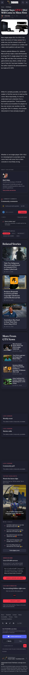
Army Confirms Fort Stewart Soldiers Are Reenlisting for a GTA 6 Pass (19, 381)
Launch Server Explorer (14, 578)
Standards (8, 614)
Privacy (11, 617)
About (2, 614)
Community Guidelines (6, 619)
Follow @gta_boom (14, 550)
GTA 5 (13, 233)
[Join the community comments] (27, 15)
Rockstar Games (8, 236)
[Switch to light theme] (26, 2)
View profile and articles (9, 190)
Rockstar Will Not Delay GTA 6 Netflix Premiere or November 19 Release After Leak (19, 368)
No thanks (4, 651)
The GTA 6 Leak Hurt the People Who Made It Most (19, 357)
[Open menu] (2, 2)
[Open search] (23, 2)
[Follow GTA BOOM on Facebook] (13, 623)
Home (2, 7)
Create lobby (15, 601)
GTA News (8, 7)
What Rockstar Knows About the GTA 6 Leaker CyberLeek (18, 346)
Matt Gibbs (7, 15)
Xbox (18, 236)
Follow (20, 614)
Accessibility (4, 617)
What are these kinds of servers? (13, 573)
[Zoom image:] (14, 26)
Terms (15, 617)
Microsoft (21, 233)
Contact (15, 614)
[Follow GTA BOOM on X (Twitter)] (2, 623)
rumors (19, 40)
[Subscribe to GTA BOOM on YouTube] (6, 623)
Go (25, 645)
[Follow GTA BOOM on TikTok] (10, 623)
